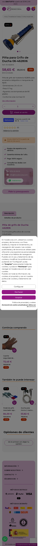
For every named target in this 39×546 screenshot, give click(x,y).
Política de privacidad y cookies (24, 302)
